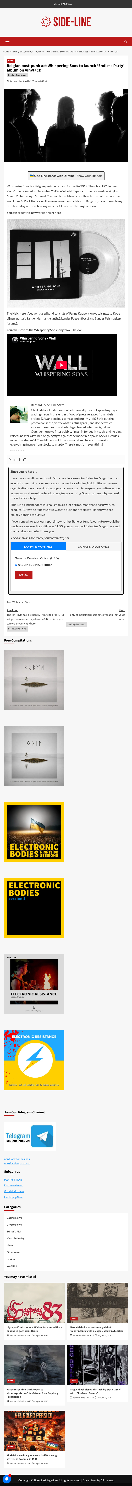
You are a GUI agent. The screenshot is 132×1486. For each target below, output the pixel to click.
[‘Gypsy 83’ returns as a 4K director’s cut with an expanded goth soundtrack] (34, 1303)
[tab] (38, 546)
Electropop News (13, 1197)
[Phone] (24, 459)
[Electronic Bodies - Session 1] (34, 908)
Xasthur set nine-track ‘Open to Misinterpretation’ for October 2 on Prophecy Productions (32, 1393)
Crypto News (14, 1224)
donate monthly (38, 546)
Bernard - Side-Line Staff (20, 81)
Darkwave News (13, 1185)
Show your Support (89, 176)
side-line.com (17, 450)
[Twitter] (10, 459)
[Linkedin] (14, 459)
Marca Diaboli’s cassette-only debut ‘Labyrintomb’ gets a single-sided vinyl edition (97, 1329)
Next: (96, 614)
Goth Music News (14, 1191)
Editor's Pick (14, 1231)
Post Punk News (13, 1179)
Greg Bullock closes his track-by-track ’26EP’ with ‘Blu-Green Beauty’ (95, 1391)
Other (48, 565)
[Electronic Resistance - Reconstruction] (34, 984)
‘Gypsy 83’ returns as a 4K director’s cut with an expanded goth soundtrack (34, 1329)
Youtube (12, 1265)
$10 (28, 565)
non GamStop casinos (17, 1158)
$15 (37, 565)
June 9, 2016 (41, 81)
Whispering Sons (21, 602)
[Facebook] (19, 459)
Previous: (36, 617)
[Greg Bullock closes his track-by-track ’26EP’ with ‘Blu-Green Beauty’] (97, 1365)
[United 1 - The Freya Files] (34, 680)
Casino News (14, 1217)
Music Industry (15, 1238)
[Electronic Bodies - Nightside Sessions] (34, 832)
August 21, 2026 (41, 1335)
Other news (13, 1252)
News (10, 60)
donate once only (93, 546)
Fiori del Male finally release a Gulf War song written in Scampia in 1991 (32, 1457)
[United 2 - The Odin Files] (34, 756)
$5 (19, 565)
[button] (7, 41)
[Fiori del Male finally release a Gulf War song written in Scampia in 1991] (34, 1431)
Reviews (11, 1258)
